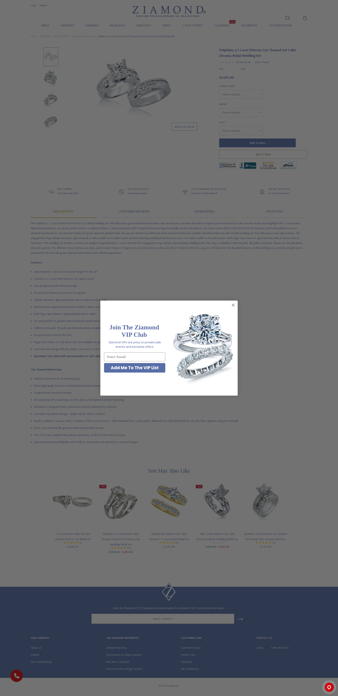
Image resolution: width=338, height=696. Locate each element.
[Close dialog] (233, 305)
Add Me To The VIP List (135, 368)
